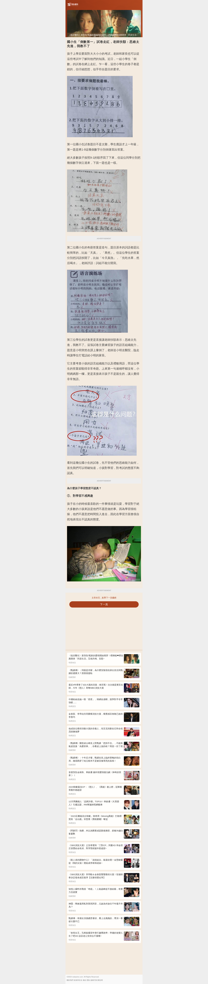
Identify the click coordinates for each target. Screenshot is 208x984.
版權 (92, 980)
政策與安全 (78, 980)
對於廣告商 (98, 980)
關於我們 (70, 980)
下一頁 (104, 604)
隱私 (88, 980)
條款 (84, 980)
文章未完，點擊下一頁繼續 (104, 598)
